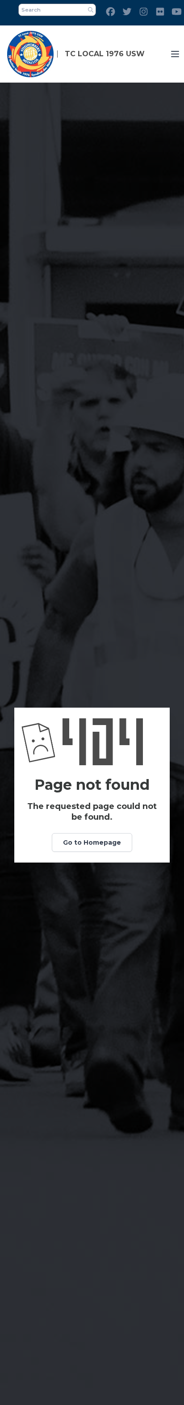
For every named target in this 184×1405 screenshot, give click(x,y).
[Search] (90, 9)
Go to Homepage (92, 842)
